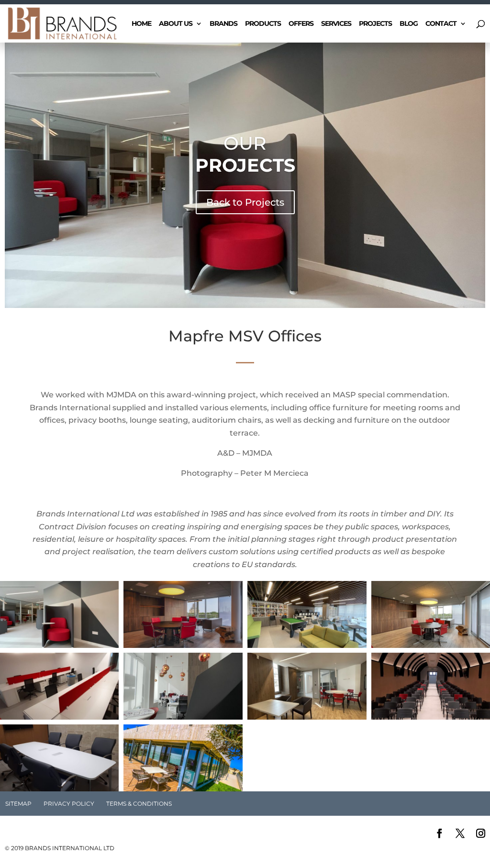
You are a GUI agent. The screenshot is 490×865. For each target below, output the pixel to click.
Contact (441, 24)
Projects (375, 24)
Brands (223, 24)
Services (336, 24)
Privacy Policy (69, 803)
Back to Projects (245, 202)
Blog (409, 24)
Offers (301, 24)
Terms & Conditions (139, 803)
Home (141, 24)
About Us (175, 24)
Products (263, 24)
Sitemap (18, 803)
